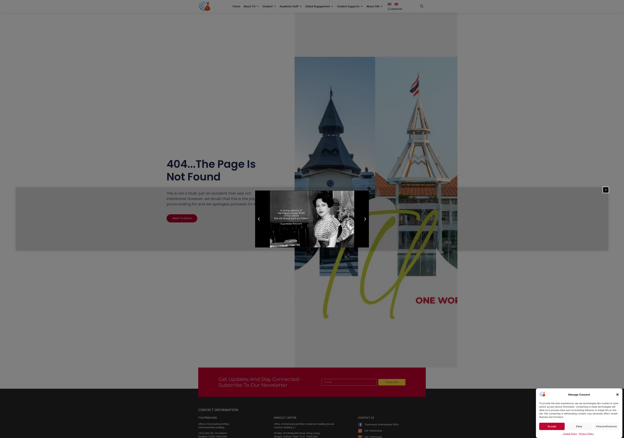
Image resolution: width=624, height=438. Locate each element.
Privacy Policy (586, 433)
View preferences (606, 426)
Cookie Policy (570, 433)
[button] (617, 394)
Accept (552, 426)
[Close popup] (605, 189)
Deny (579, 426)
